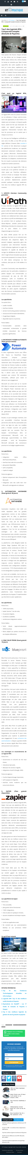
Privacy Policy (19, 1150)
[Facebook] (5, 1)
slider (3, 1026)
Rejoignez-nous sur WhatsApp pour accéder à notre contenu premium (13, 1033)
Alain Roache (19, 26)
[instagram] (11, 4)
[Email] (14, 1)
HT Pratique (11, 20)
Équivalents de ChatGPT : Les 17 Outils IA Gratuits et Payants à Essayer (15, 1006)
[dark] (24, 1)
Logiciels (6, 26)
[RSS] (17, 1)
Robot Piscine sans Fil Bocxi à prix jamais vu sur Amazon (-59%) (17, 1096)
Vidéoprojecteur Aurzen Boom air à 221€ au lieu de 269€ (17, 1108)
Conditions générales (7, 1150)
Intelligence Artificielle (20, 1024)
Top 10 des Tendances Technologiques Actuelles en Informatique (15, 993)
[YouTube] (8, 1)
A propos (19, 1152)
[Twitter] (11, 1)
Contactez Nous (10, 1152)
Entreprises (9, 1024)
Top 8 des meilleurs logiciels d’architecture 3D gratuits (14, 1132)
